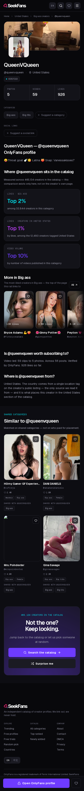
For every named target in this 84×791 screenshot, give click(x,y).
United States (21, 16)
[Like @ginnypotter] (60, 296)
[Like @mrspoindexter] (36, 520)
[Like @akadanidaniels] (75, 439)
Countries (9, 749)
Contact (61, 734)
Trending (9, 728)
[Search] (60, 5)
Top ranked (36, 734)
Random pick (11, 744)
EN (52, 5)
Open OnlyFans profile (38, 783)
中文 (15, 760)
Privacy (61, 744)
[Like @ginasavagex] (75, 520)
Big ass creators (41, 16)
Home (6, 16)
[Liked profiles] (69, 5)
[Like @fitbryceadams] (28, 296)
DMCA (60, 739)
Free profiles (11, 734)
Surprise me (44, 663)
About (60, 728)
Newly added (37, 739)
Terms (60, 749)
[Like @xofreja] (36, 439)
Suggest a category (52, 115)
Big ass (11, 115)
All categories (38, 728)
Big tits (26, 115)
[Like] (76, 783)
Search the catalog (42, 652)
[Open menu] (77, 5)
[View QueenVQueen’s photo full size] (19, 47)
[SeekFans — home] (15, 6)
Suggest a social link (22, 133)
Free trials (9, 739)
